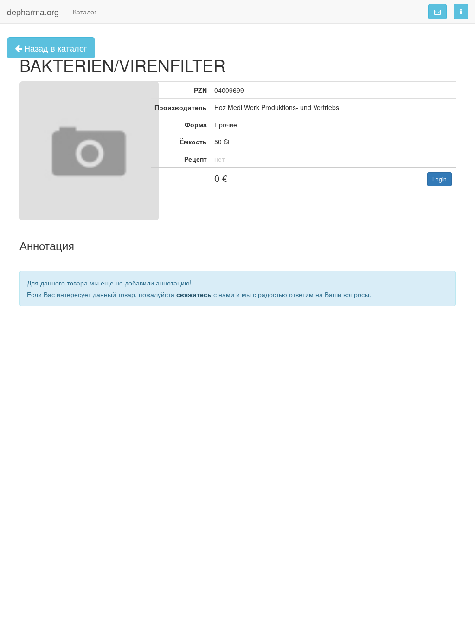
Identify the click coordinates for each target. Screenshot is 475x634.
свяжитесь (194, 294)
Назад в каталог (54, 48)
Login (439, 179)
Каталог (84, 11)
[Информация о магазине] (461, 11)
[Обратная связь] (437, 11)
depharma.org (33, 12)
